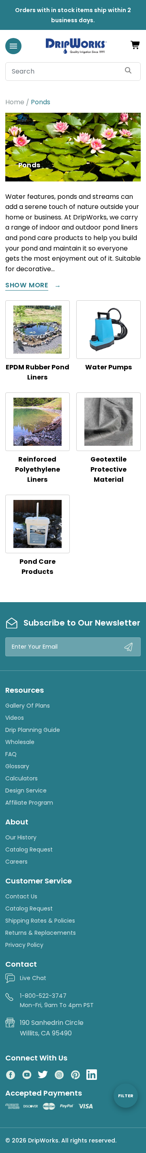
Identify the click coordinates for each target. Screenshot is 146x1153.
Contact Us (21, 896)
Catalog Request (29, 849)
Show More (26, 286)
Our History (20, 837)
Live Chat (33, 978)
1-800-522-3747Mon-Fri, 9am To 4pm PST (57, 1000)
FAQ (11, 754)
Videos (14, 718)
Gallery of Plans (27, 706)
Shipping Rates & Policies (40, 921)
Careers (16, 862)
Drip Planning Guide (32, 730)
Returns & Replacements (40, 933)
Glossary (17, 766)
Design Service (26, 790)
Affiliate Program (29, 803)
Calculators (21, 778)
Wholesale (19, 742)
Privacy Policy (24, 945)
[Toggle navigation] (13, 46)
